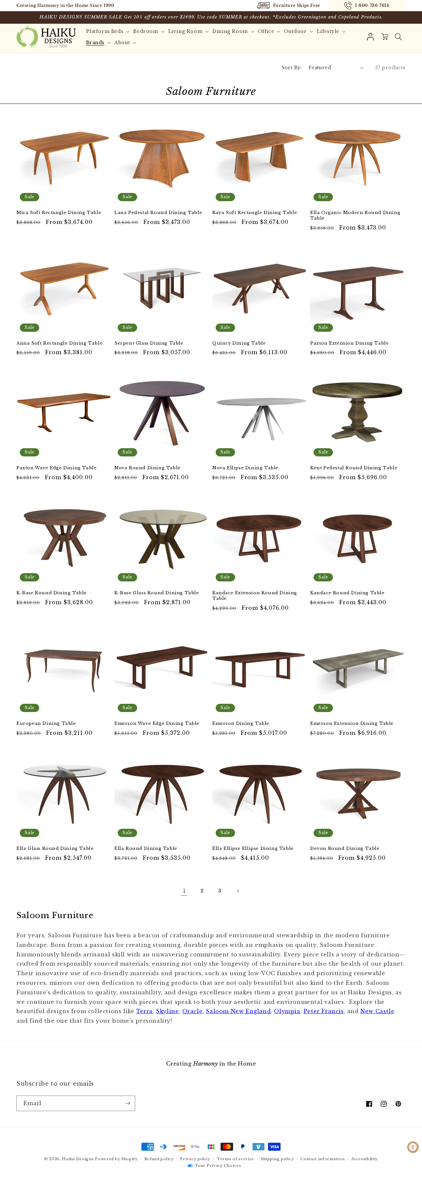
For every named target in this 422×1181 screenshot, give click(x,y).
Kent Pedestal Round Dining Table (353, 468)
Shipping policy (277, 1159)
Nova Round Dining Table (147, 468)
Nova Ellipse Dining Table (245, 468)
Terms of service (235, 1159)
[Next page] (237, 891)
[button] (398, 37)
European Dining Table (46, 723)
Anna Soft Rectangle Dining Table (59, 343)
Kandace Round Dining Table (347, 593)
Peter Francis (324, 1011)
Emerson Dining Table (240, 723)
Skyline (167, 1011)
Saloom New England (238, 1011)
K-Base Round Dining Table (51, 593)
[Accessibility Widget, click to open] (413, 1147)
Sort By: (292, 68)
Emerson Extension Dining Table (352, 723)
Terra (144, 1011)
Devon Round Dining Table (344, 848)
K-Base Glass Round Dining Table (156, 593)
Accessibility (364, 1159)
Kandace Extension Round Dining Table (254, 595)
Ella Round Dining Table (145, 848)
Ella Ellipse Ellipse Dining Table (253, 848)
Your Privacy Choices (218, 1165)
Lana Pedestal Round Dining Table (158, 212)
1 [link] (184, 890)
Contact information (322, 1159)
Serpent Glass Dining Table (149, 343)
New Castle (377, 1011)
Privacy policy (195, 1159)
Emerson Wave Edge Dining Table (156, 723)
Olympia (287, 1011)
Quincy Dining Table (239, 343)
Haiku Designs (78, 1159)
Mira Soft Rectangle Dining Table (58, 212)
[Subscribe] (127, 1103)
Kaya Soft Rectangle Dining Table (254, 212)
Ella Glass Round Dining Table (55, 848)
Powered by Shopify (116, 1159)
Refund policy (159, 1159)
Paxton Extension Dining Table (349, 343)
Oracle (192, 1011)
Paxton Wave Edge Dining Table (56, 468)
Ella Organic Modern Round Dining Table (355, 215)
